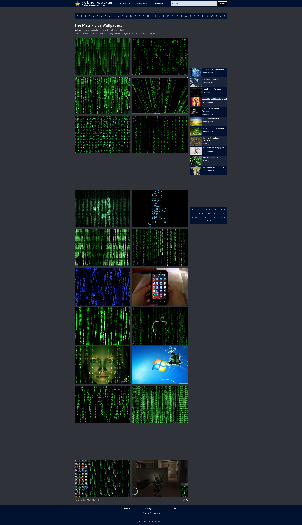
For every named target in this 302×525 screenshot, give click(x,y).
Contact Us (125, 3)
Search (222, 3)
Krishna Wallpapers (151, 513)
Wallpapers (79, 30)
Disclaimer (158, 3)
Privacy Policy (142, 3)
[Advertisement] (131, 171)
